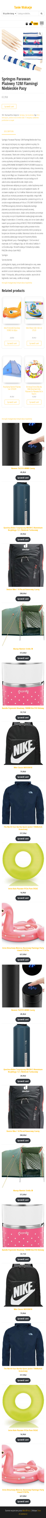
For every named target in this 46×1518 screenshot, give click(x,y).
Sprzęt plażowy (29, 115)
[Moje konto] (26, 23)
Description (8, 131)
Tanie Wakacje (23, 7)
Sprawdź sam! (9, 106)
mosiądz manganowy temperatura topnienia (17, 282)
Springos (22, 115)
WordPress (27, 1510)
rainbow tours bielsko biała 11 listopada (20, 117)
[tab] (10, 131)
